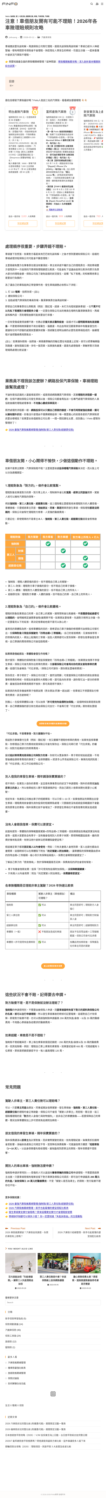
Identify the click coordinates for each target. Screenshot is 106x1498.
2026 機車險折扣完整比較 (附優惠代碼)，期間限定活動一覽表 (35, 1429)
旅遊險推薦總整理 (17, 1373)
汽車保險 (41, 16)
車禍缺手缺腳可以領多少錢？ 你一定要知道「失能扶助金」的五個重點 (45, 1216)
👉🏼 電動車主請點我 (54, 210)
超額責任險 (29, 16)
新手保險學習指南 (14, 1318)
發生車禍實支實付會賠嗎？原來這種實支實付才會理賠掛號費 (40, 1212)
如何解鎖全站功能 (17, 1383)
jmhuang (13, 37)
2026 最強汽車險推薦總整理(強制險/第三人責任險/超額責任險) (41, 429)
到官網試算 (22, 223)
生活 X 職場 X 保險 (14, 1405)
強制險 (12, 16)
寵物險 (8, 1347)
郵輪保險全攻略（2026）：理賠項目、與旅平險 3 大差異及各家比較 (38, 1446)
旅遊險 (8, 1341)
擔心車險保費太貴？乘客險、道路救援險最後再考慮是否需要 (85, 1280)
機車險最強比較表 (17, 1368)
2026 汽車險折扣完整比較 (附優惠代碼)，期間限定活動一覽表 (35, 1423)
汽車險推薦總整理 (17, 1362)
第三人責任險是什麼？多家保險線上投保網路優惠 (53, 1278)
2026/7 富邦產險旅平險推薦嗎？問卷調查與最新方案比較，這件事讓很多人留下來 (45, 1441)
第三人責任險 (20, 16)
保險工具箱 (10, 1336)
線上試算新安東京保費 (53, 966)
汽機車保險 (46, 37)
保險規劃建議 (11, 1324)
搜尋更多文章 (11, 1298)
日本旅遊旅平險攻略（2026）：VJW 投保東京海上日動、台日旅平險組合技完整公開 (46, 1435)
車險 (35, 16)
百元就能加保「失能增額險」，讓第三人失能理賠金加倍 (20, 1280)
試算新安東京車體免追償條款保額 (53, 724)
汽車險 (47, 16)
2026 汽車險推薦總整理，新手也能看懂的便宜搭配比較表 (38, 1208)
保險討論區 (13, 1378)
